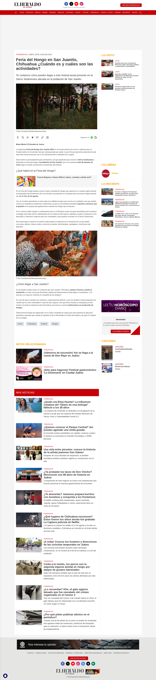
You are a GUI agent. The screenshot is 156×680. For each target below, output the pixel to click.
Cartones (69, 12)
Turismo (117, 12)
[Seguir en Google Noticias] (95, 137)
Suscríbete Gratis (120, 331)
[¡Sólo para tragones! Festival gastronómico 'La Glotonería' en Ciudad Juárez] (29, 373)
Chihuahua (32, 324)
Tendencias (94, 12)
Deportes (126, 12)
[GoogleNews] (83, 664)
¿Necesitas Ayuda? (78, 658)
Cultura (85, 12)
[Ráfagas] (105, 173)
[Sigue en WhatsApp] (91, 137)
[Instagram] (81, 4)
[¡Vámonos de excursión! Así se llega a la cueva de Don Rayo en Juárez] (29, 356)
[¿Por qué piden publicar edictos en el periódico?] (29, 621)
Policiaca (29, 12)
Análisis (61, 12)
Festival (44, 324)
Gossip (78, 12)
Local (22, 12)
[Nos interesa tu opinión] (78, 645)
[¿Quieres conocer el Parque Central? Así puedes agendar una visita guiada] (29, 433)
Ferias (20, 324)
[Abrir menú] (15, 12)
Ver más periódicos (131, 5)
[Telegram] (32, 137)
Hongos (55, 324)
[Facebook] (66, 4)
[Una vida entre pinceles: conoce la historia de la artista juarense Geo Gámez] (29, 455)
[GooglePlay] (93, 664)
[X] (71, 4)
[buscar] (140, 12)
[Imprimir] (47, 137)
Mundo (44, 12)
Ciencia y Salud (107, 12)
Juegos (135, 12)
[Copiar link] (42, 137)
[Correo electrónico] (37, 137)
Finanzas (52, 12)
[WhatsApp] (27, 137)
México (38, 12)
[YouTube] (76, 4)
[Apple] (88, 664)
